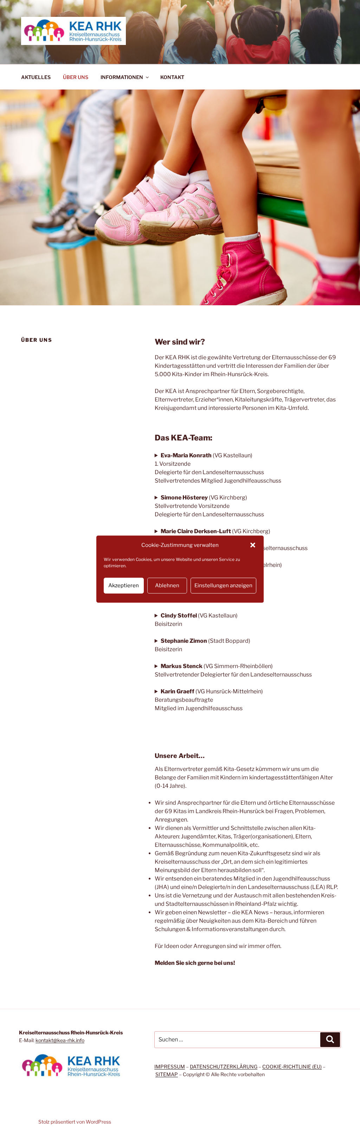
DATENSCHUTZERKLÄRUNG (223, 1067)
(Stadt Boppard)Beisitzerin (202, 645)
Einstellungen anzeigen (223, 585)
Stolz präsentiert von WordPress (74, 1122)
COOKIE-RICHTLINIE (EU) (292, 1067)
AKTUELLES (36, 77)
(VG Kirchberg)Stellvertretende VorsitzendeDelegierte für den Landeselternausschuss (209, 506)
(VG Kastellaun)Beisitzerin (196, 619)
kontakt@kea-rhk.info (60, 1040)
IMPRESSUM (169, 1067)
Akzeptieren (123, 585)
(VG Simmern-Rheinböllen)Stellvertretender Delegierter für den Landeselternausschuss (233, 670)
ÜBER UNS (75, 77)
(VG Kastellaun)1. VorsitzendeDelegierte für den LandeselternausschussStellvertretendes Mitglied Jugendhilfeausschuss (218, 468)
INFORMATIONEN (122, 77)
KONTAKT (172, 77)
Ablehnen (167, 585)
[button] (252, 545)
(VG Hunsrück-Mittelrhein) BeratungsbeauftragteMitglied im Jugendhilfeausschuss (209, 700)
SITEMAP (166, 1074)
